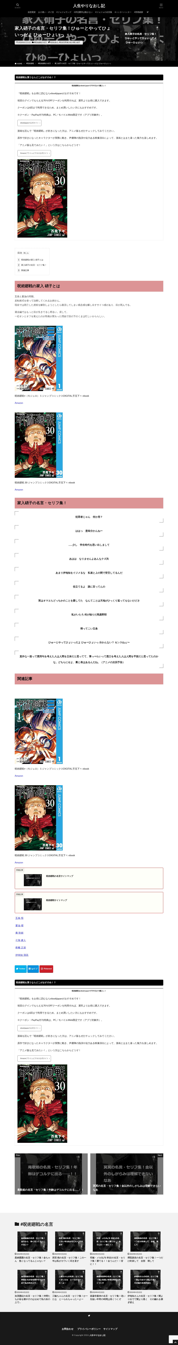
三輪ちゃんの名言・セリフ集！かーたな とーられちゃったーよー (70, 1297)
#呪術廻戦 (30, 63)
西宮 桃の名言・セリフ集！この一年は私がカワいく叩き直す (69, 1259)
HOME (19, 64)
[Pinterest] (46, 969)
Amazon (19, 403)
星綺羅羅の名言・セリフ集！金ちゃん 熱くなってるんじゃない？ (32, 1259)
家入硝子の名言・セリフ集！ (32, 265)
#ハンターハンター (123, 12)
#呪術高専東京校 (65, 42)
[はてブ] (33, 969)
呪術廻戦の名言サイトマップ (59, 876)
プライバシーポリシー (89, 1329)
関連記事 (23, 270)
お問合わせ (68, 1329)
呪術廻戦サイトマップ (56, 900)
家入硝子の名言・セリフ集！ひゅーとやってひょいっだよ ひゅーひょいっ (83, 63)
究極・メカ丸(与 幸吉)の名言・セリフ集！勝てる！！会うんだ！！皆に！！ (107, 1261)
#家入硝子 (76, 42)
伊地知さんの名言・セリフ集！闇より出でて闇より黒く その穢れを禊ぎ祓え (145, 1299)
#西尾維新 (138, 12)
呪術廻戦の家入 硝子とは (30, 260)
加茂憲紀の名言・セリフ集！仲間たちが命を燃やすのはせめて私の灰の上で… (32, 1299)
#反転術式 (54, 42)
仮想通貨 (32, 12)
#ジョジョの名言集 (103, 12)
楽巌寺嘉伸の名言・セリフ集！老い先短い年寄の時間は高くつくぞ (107, 1297)
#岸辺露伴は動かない (83, 12)
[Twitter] (21, 969)
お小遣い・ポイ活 (46, 12)
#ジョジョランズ (63, 12)
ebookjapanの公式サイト (29, 123)
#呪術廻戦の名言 (40, 42)
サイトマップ (110, 1329)
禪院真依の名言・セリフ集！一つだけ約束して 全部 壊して (145, 1259)
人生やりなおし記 (89, 6)
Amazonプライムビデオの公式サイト (34, 153)
